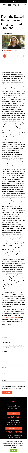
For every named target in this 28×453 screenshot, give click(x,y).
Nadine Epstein (7, 50)
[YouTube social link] (13, 1)
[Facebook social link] (8, 1)
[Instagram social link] (12, 1)
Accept (13, 450)
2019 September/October (6, 33)
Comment (5, 351)
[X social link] (10, 1)
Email (4, 374)
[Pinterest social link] (15, 1)
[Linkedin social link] (17, 1)
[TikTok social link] (19, 1)
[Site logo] (13, 4)
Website (4, 380)
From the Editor (5, 337)
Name (4, 367)
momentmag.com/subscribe (9, 317)
